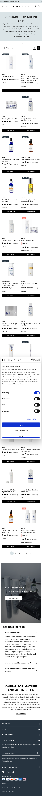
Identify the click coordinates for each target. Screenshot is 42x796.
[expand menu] (3, 6)
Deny (21, 436)
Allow (21, 426)
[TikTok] (13, 772)
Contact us (13, 598)
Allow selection (21, 431)
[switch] (37, 398)
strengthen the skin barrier (22, 654)
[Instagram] (8, 772)
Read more (21, 713)
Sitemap (3, 783)
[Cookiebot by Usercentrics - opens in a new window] (31, 359)
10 (26, 553)
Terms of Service (29, 758)
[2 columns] (38, 48)
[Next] (30, 553)
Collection (9, 43)
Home (3, 43)
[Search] (5, 6)
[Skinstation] (21, 6)
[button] (38, 6)
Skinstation (8, 792)
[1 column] (34, 48)
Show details (31, 419)
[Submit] (37, 753)
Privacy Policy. (7, 761)
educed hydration (8, 697)
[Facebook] (3, 772)
